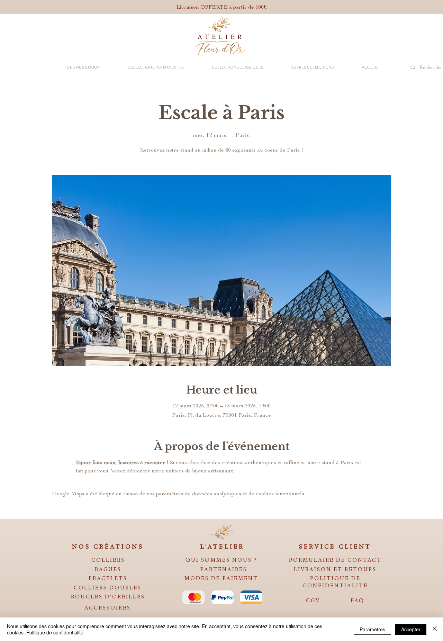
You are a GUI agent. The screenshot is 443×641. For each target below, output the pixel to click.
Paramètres (372, 629)
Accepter (411, 629)
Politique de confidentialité (54, 632)
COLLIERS (108, 560)
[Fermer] (435, 629)
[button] (82, 67)
